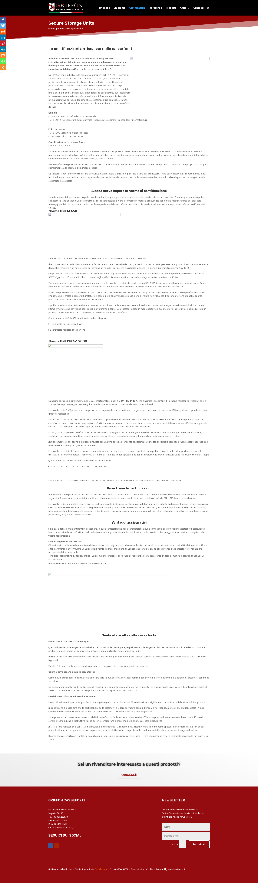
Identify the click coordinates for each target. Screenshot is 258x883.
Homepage (103, 8)
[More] (3, 67)
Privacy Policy (137, 869)
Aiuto (183, 8)
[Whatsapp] (3, 61)
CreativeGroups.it (176, 869)
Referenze (155, 8)
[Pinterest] (3, 43)
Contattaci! (129, 775)
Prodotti (171, 8)
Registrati (199, 844)
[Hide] (1, 73)
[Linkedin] (3, 37)
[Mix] (3, 55)
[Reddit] (3, 32)
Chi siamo (119, 8)
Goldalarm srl (101, 869)
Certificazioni (137, 8)
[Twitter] (3, 26)
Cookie (149, 869)
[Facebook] (3, 20)
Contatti (198, 8)
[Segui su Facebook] (50, 845)
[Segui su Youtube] (56, 845)
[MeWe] (3, 49)
